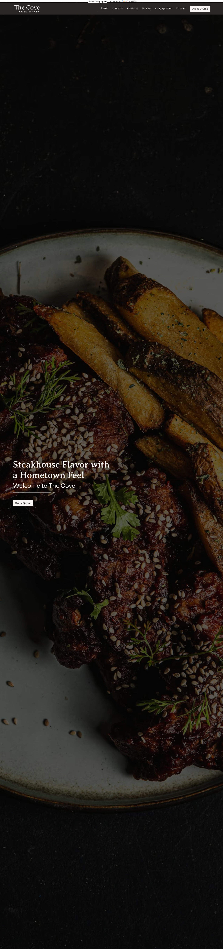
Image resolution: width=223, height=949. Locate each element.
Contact (181, 8)
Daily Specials (163, 8)
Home (103, 8)
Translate (131, 1)
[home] (27, 9)
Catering (132, 8)
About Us (117, 8)
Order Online (200, 8)
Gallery (146, 8)
